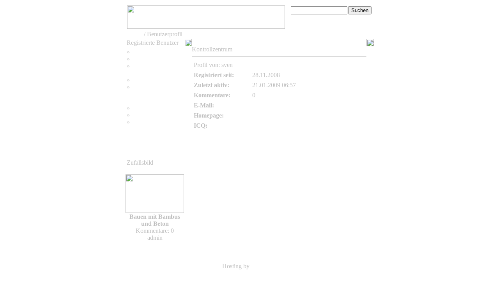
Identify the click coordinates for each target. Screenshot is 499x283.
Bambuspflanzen (152, 115)
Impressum (144, 80)
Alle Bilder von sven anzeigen (327, 65)
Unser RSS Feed (152, 122)
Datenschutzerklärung (153, 94)
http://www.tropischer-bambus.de (293, 115)
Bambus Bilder (149, 108)
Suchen (140, 59)
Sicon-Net (264, 266)
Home (134, 34)
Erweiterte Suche (312, 18)
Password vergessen (156, 66)
